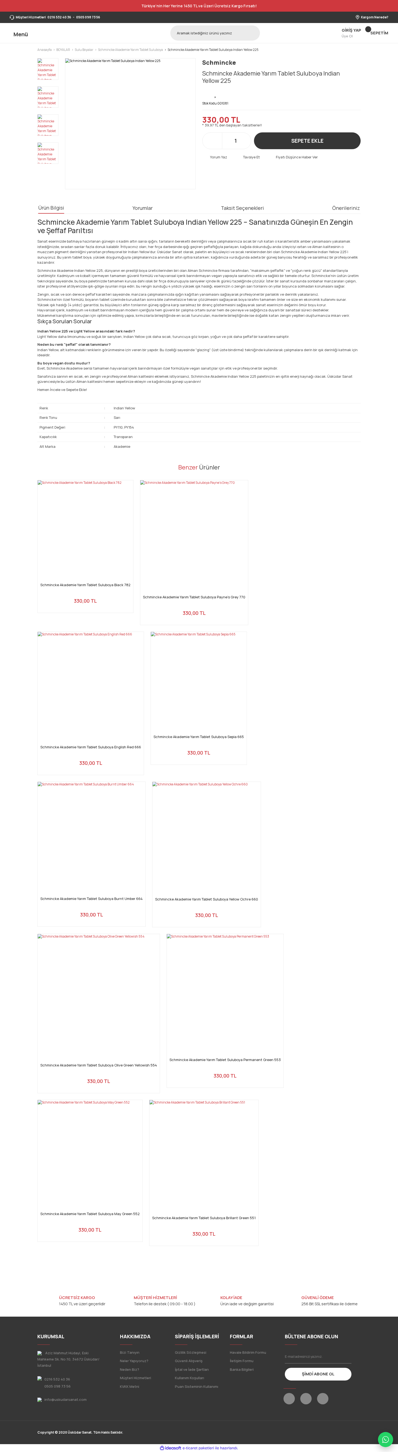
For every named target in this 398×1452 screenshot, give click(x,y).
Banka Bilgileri (242, 1369)
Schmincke (219, 62)
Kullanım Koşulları (189, 1377)
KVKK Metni (129, 1386)
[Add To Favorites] (215, 94)
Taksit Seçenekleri (242, 208)
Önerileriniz (346, 208)
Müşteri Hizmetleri (135, 1377)
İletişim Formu (241, 1360)
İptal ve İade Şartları (192, 1369)
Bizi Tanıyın (129, 1352)
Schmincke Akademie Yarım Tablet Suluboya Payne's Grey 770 (194, 597)
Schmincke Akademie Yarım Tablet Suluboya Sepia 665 (199, 737)
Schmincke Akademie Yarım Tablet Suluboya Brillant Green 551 (204, 1218)
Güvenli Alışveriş (189, 1360)
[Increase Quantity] (244, 141)
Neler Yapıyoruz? (134, 1360)
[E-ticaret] (198, 1448)
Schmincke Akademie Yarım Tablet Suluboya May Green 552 (90, 1214)
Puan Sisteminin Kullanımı (196, 1386)
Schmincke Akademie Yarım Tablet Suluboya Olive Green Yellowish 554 (98, 1065)
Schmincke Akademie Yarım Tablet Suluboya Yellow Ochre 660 (206, 899)
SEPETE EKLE (307, 140)
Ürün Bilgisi (51, 207)
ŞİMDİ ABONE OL (318, 1374)
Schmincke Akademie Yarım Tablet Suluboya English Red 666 (90, 747)
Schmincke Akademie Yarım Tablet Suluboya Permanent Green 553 (225, 1060)
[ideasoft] (170, 1448)
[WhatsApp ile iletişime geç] (385, 1439)
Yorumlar (142, 208)
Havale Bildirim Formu (248, 1352)
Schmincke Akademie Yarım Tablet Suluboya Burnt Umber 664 (91, 898)
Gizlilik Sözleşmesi (190, 1352)
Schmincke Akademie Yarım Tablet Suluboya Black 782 (85, 585)
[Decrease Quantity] (227, 141)
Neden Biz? (129, 1369)
